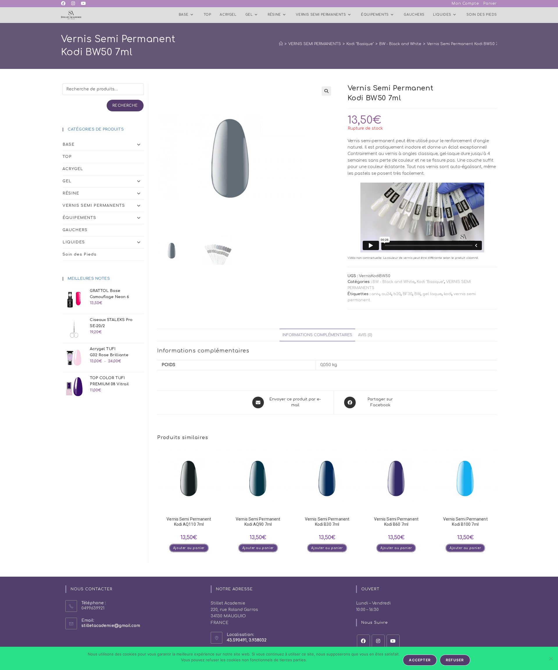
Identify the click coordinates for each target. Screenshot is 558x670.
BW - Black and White (394, 282)
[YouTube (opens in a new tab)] (83, 4)
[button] (326, 91)
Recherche (125, 106)
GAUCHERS (74, 230)
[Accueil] (281, 44)
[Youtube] (393, 641)
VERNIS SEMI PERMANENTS (93, 206)
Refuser (455, 660)
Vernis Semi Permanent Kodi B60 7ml (396, 522)
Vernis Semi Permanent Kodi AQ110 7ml (189, 522)
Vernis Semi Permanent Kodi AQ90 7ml (258, 522)
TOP (67, 157)
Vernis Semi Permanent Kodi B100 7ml (465, 522)
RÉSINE (70, 193)
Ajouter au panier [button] (189, 548)
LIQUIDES (73, 242)
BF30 (407, 294)
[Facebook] (363, 641)
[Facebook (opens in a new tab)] (64, 4)
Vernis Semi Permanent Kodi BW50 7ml (464, 44)
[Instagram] (378, 641)
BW (417, 294)
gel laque (432, 294)
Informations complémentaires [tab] (317, 335)
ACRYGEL (72, 169)
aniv (375, 294)
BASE (68, 144)
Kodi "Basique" (430, 282)
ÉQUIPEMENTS (79, 218)
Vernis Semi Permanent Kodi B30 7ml (327, 522)
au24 (386, 294)
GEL (66, 181)
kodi (448, 294)
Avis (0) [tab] (365, 335)
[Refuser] (551, 658)
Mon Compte (465, 3)
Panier (490, 3)
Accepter (420, 660)
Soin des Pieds (79, 254)
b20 (397, 294)
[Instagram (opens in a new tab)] (73, 4)
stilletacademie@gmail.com (110, 625)
